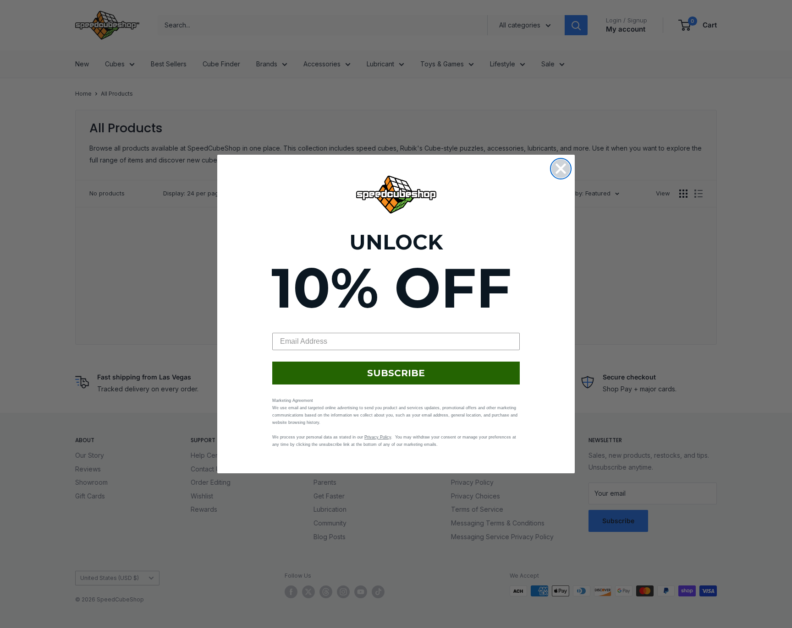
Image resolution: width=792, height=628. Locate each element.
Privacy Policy (377, 437)
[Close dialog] (560, 168)
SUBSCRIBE (396, 373)
